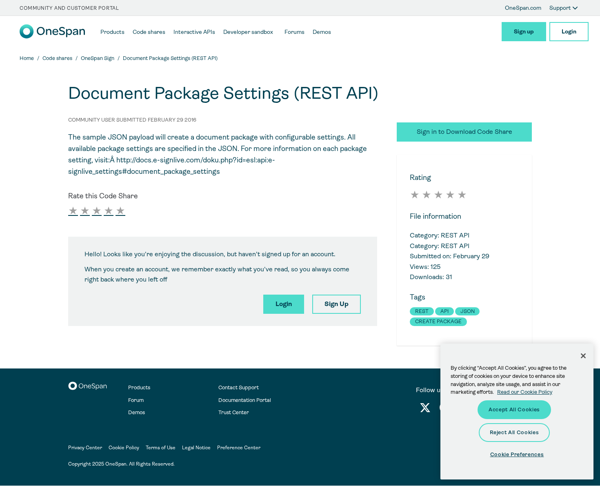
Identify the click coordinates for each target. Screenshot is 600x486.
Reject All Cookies (514, 432)
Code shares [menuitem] (149, 32)
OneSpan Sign (97, 58)
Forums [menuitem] (294, 32)
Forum (136, 400)
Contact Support (238, 387)
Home (27, 58)
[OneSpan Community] (52, 36)
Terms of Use (161, 447)
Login (569, 31)
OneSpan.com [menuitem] (523, 7)
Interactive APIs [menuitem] (194, 32)
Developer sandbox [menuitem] (248, 32)
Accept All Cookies (514, 409)
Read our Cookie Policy (524, 392)
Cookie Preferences (517, 454)
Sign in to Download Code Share (464, 131)
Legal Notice (196, 447)
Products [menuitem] (112, 32)
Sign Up (336, 304)
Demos (136, 412)
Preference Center (238, 447)
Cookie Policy (124, 447)
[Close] (583, 356)
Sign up (524, 31)
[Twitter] (425, 409)
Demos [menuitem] (322, 32)
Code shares (57, 58)
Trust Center (233, 412)
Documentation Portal (244, 400)
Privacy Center (85, 447)
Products (139, 387)
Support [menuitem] (560, 7)
